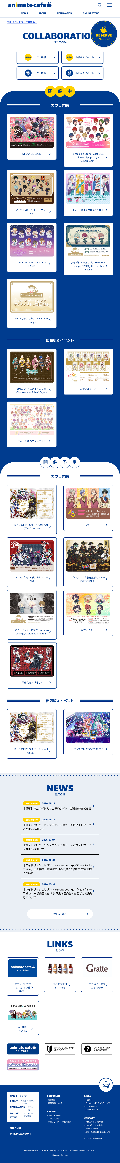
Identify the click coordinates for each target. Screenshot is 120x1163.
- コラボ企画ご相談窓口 (93, 1138)
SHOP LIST (15, 1128)
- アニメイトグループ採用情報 (59, 1122)
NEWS (24, 13)
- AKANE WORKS (91, 1109)
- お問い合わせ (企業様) (93, 1125)
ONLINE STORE (91, 13)
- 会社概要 (51, 1099)
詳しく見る (60, 914)
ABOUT (42, 13)
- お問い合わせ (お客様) (93, 1122)
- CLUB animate (90, 1106)
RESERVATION (64, 13)
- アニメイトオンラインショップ (97, 1103)
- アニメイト (89, 1099)
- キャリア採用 (53, 1118)
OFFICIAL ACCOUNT (20, 1134)
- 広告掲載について (54, 1103)
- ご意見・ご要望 (91, 1128)
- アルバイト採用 (54, 1115)
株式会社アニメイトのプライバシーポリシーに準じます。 (73, 1150)
